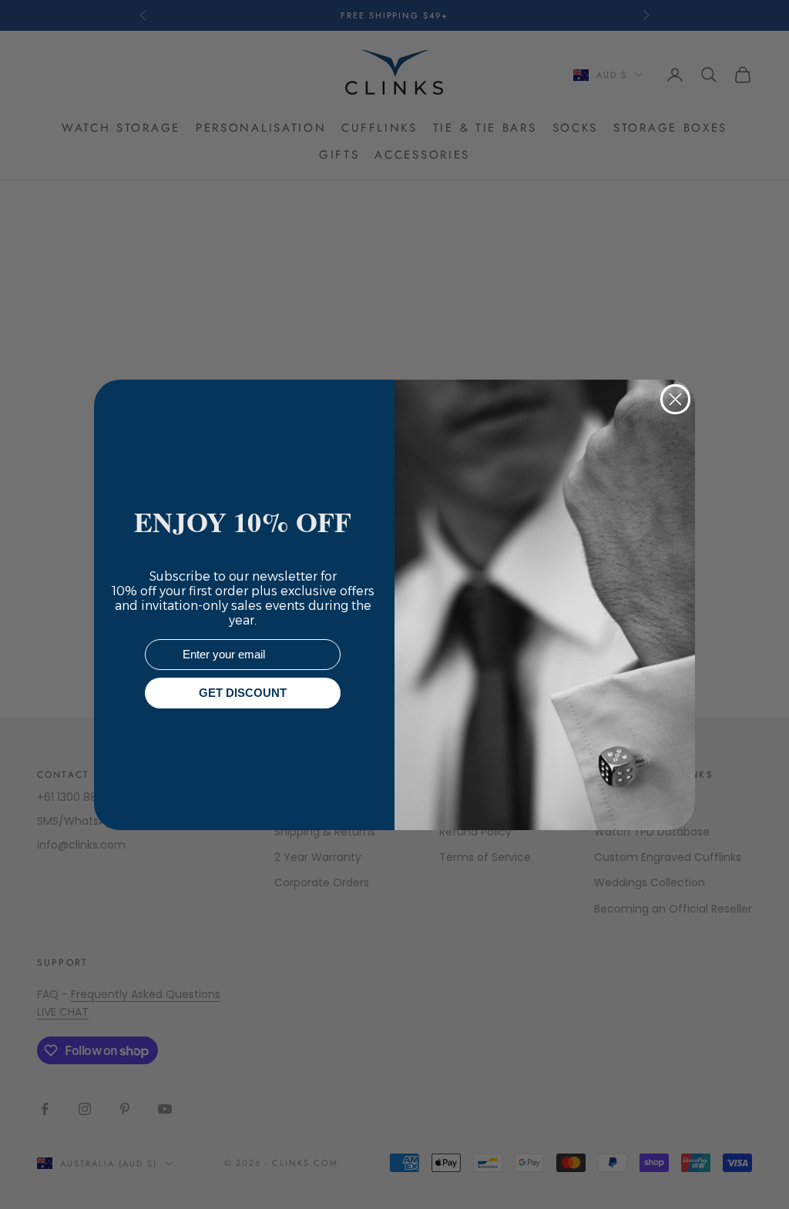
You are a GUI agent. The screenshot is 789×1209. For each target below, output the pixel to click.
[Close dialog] (675, 399)
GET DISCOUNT (243, 692)
